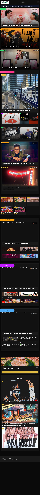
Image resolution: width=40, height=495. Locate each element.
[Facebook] (37, 459)
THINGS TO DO (3, 50)
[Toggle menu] (38, 2)
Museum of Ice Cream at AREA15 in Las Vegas (29, 6)
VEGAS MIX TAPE (4, 167)
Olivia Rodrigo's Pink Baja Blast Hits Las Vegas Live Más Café (11, 6)
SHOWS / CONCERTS (4, 29)
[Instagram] (38, 459)
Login (23, 2)
